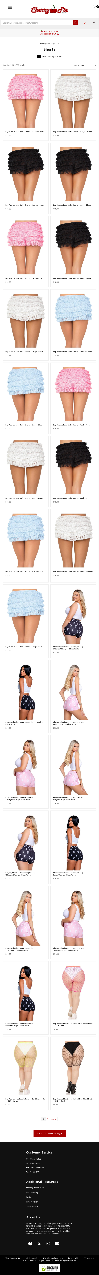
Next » (53, 1119)
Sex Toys (49, 43)
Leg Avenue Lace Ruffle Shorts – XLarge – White (72, 132)
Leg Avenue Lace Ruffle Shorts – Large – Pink (23, 278)
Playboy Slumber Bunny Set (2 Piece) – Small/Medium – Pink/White (20, 949)
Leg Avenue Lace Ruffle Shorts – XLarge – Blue (24, 571)
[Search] (75, 22)
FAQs (28, 1197)
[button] (25, 126)
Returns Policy (32, 1192)
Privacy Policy (32, 1202)
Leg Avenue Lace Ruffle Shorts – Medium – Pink (24, 132)
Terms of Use (32, 1206)
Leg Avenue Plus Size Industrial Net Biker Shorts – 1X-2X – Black (73, 1100)
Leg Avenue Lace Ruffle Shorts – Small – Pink (71, 425)
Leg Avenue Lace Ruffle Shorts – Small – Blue (23, 425)
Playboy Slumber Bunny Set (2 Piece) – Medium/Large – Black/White (20, 1024)
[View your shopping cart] (94, 6)
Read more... (54, 1233)
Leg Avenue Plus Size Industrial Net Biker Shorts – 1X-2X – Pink (73, 1024)
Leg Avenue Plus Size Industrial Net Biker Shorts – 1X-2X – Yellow (25, 1100)
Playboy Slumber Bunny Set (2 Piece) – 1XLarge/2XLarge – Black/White (20, 874)
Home (42, 43)
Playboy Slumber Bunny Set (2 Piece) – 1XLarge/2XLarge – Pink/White (68, 949)
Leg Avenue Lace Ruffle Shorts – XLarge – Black (24, 205)
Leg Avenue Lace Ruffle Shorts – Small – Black (71, 498)
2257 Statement (87, 1258)
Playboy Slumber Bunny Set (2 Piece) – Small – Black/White (24, 723)
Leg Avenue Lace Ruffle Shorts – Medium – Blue (72, 351)
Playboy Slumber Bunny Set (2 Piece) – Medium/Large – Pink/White (68, 723)
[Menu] (10, 7)
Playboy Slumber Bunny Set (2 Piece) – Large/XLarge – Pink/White (68, 798)
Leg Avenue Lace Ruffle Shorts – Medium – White (73, 571)
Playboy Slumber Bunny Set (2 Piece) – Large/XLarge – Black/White (68, 874)
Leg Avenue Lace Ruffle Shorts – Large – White (24, 351)
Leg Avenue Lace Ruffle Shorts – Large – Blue (23, 647)
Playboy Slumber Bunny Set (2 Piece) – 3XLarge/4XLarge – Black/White (68, 648)
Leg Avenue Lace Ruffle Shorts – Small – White (24, 498)
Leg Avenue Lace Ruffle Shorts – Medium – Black (73, 278)
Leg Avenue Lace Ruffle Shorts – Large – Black (72, 205)
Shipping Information (35, 1187)
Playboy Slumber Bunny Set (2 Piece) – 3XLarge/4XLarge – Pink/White (20, 798)
